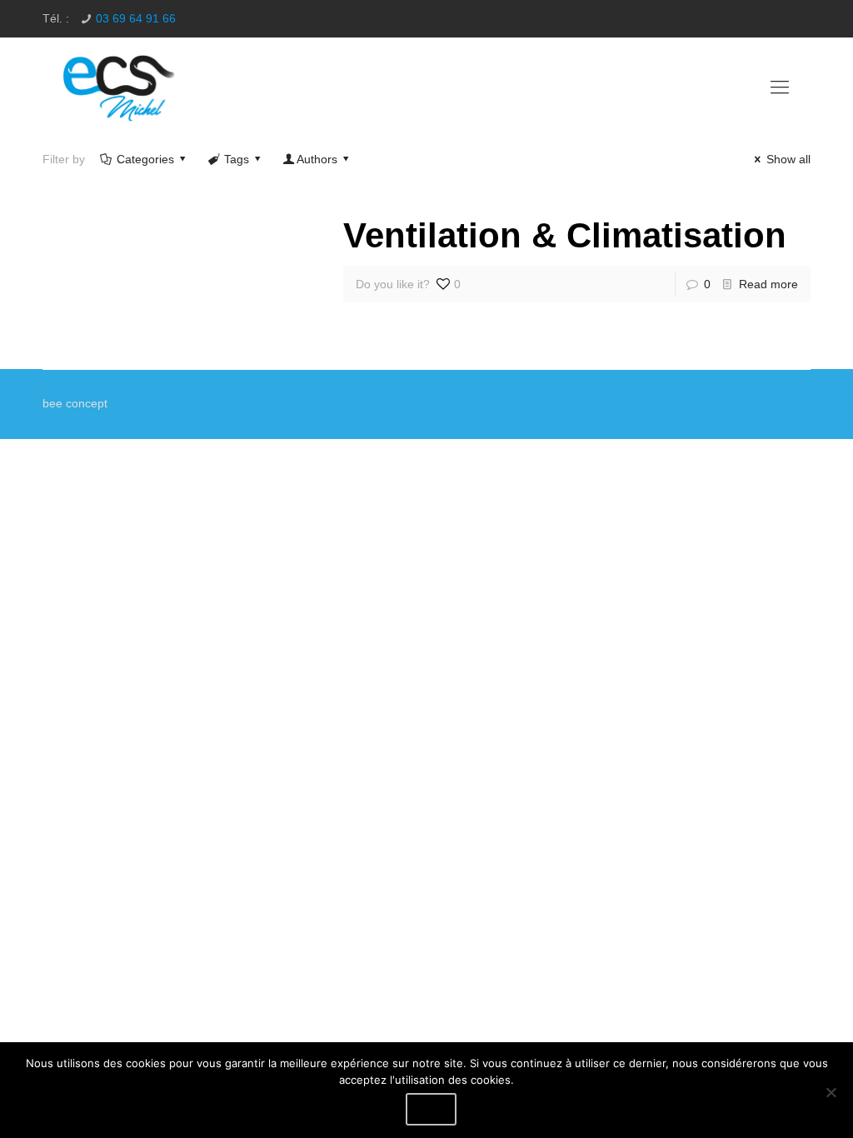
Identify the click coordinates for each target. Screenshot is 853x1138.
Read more (768, 284)
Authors (317, 159)
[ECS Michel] (120, 87)
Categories (145, 159)
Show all (788, 159)
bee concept (74, 403)
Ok (431, 1109)
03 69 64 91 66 (136, 18)
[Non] (831, 1092)
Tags (236, 159)
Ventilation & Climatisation (564, 235)
